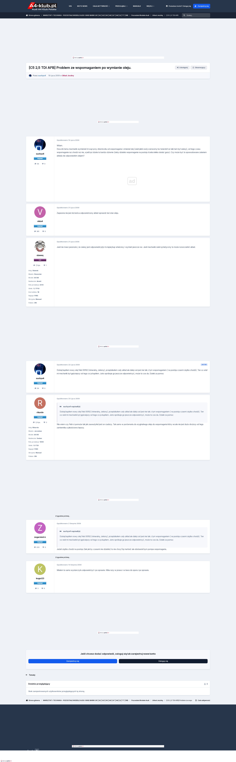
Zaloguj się (163, 661)
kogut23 (40, 578)
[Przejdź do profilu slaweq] (40, 246)
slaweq (40, 255)
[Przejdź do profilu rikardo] (40, 403)
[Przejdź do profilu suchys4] (30, 75)
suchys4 (40, 154)
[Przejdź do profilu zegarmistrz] (40, 528)
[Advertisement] (118, 38)
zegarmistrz (40, 537)
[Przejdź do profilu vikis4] (40, 212)
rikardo (40, 412)
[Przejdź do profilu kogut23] (40, 569)
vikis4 (40, 221)
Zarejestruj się (72, 661)
